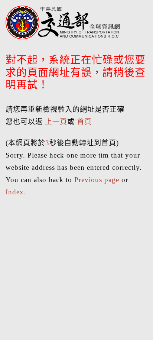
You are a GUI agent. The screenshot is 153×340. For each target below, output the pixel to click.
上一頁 (56, 122)
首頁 (84, 122)
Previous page (96, 180)
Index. (16, 192)
